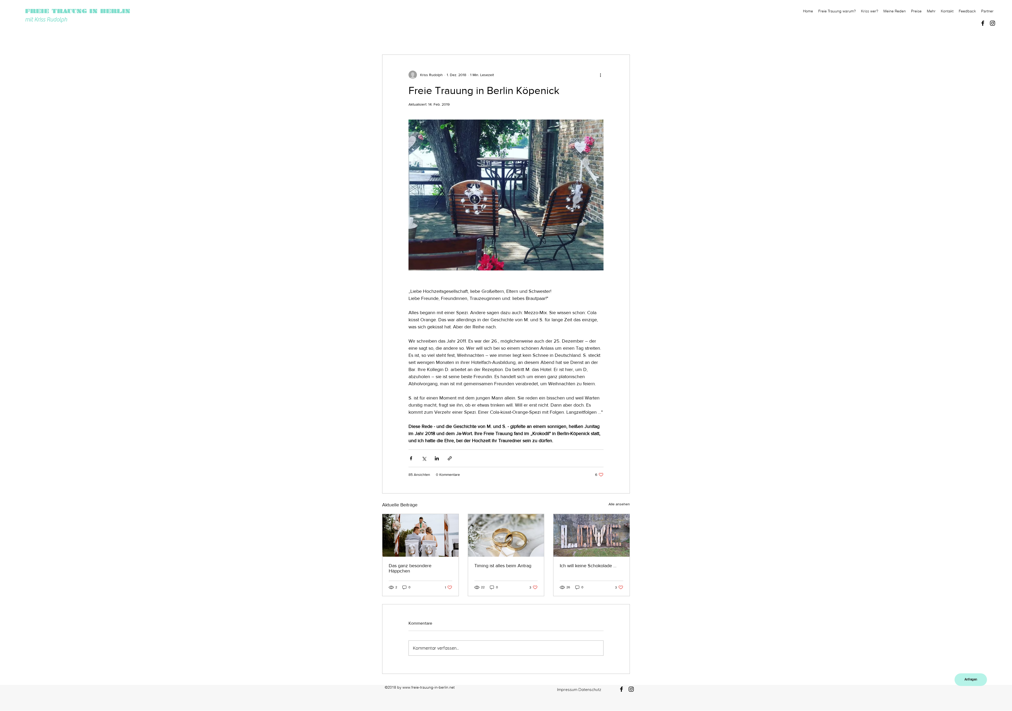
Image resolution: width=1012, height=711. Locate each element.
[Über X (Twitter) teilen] (423, 458)
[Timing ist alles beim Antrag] (506, 535)
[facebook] (982, 23)
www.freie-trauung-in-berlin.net (428, 687)
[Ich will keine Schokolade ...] (591, 535)
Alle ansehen (619, 504)
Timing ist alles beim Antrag (502, 565)
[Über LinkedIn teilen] (436, 458)
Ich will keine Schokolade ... (588, 565)
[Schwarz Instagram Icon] (992, 23)
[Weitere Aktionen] (600, 75)
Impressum (567, 689)
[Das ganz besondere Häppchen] (420, 535)
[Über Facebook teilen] (410, 458)
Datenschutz (589, 689)
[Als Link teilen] (449, 458)
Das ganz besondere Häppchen (410, 568)
